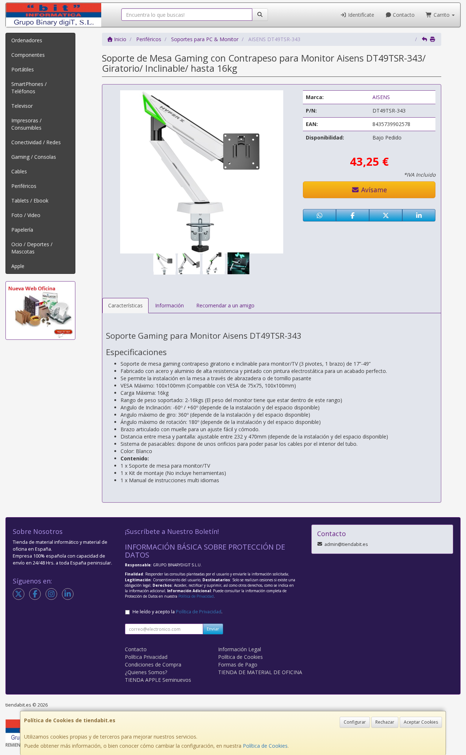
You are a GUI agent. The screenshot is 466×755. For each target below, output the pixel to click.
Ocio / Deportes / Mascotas (31, 248)
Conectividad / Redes (36, 142)
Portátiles (22, 69)
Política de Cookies (265, 745)
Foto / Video (25, 215)
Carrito (441, 14)
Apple (17, 266)
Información (169, 305)
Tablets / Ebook (29, 200)
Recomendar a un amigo (225, 305)
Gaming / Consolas (33, 156)
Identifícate (360, 14)
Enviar (213, 629)
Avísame (373, 189)
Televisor (22, 105)
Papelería (22, 229)
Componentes (28, 54)
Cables (19, 171)
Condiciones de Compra (153, 664)
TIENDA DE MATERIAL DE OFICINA (260, 672)
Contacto (403, 14)
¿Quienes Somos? (146, 672)
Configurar (355, 722)
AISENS (381, 97)
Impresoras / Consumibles (26, 124)
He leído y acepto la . (177, 612)
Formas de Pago (237, 664)
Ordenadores (26, 40)
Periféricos (23, 185)
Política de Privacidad (196, 596)
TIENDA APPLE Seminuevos (158, 679)
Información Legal (239, 649)
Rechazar (384, 722)
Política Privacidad (146, 656)
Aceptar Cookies (421, 722)
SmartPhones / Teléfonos (29, 87)
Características (125, 305)
